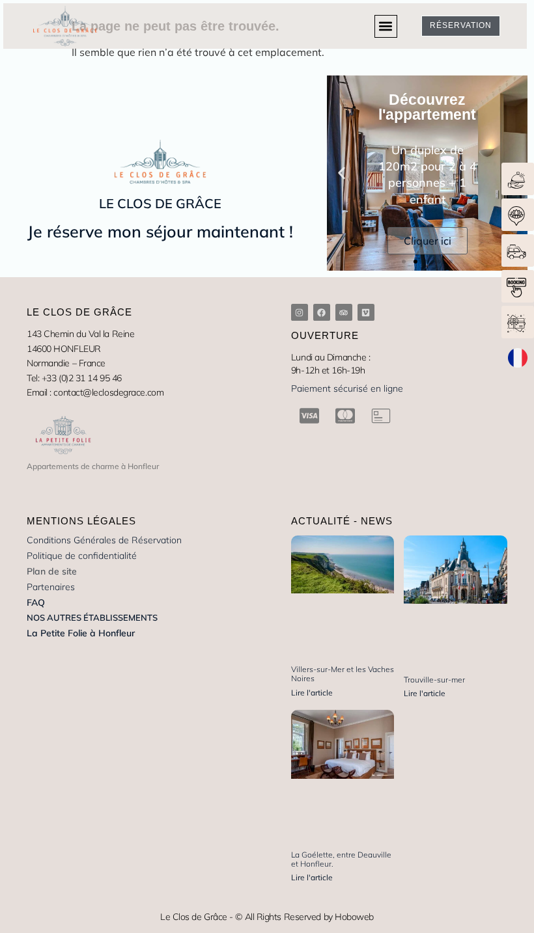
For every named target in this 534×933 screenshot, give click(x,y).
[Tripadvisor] (343, 312)
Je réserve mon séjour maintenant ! (160, 231)
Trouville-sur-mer (434, 679)
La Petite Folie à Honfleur (81, 633)
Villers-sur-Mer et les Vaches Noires (342, 673)
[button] (385, 26)
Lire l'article (312, 692)
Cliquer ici (427, 240)
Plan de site (52, 571)
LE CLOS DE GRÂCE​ (160, 203)
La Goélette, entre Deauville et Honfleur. (341, 859)
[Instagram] (299, 312)
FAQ (36, 602)
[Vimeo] (366, 312)
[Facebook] (321, 312)
